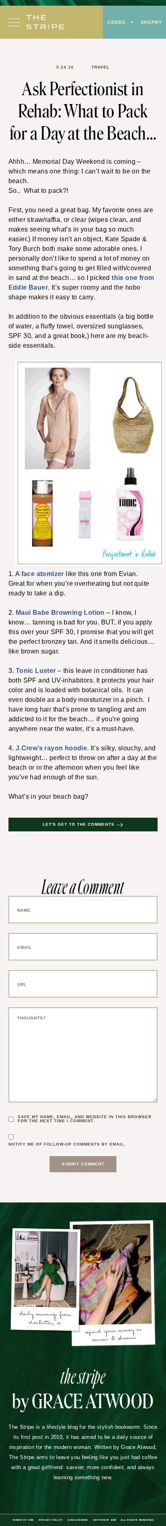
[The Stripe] (45, 23)
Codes (114, 23)
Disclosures (76, 1512)
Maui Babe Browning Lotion (54, 603)
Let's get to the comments (79, 817)
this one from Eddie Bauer (104, 268)
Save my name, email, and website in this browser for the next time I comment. (87, 1111)
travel (100, 67)
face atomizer (40, 564)
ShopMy (150, 23)
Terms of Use (19, 1512)
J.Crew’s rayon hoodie (48, 740)
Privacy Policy (48, 1512)
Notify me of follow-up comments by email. (69, 1137)
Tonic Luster (32, 662)
